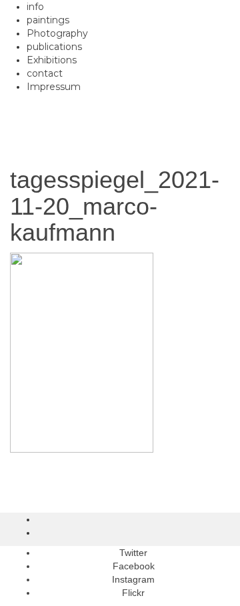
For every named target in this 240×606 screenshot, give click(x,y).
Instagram (133, 579)
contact (45, 73)
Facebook (134, 566)
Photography (57, 33)
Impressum (54, 87)
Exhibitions (52, 60)
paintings (48, 20)
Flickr (133, 592)
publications (54, 47)
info (35, 7)
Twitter (133, 552)
